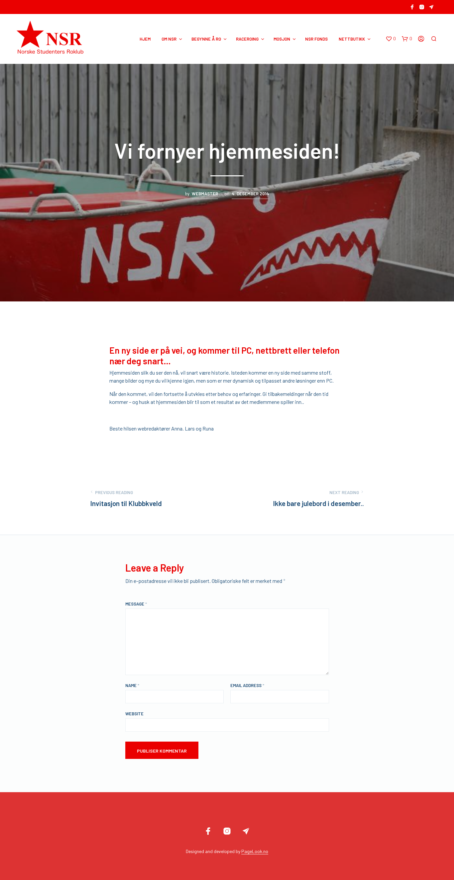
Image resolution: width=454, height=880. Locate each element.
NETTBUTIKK (352, 39)
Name (132, 685)
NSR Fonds (316, 39)
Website (134, 713)
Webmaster (205, 193)
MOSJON (282, 39)
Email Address (247, 685)
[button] (391, 39)
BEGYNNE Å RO (206, 39)
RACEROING (247, 39)
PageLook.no (254, 851)
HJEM (145, 39)
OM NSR (169, 39)
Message (136, 604)
